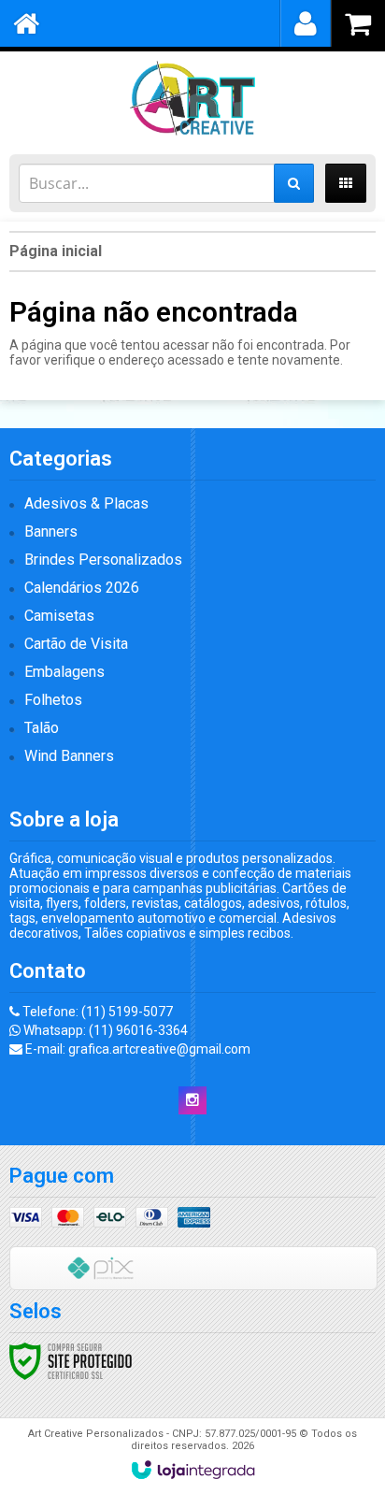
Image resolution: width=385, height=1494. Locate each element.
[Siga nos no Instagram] (192, 1100)
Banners (51, 531)
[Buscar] (294, 183)
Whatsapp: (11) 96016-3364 (104, 1030)
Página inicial (55, 251)
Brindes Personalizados (103, 559)
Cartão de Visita (76, 644)
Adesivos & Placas (86, 503)
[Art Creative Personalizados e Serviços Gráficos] (192, 98)
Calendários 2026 (81, 587)
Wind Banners (69, 756)
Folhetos (53, 700)
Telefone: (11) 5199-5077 (96, 1011)
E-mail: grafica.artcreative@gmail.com (136, 1048)
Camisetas (59, 616)
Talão (41, 728)
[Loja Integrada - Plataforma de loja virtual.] (193, 1469)
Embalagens (64, 672)
